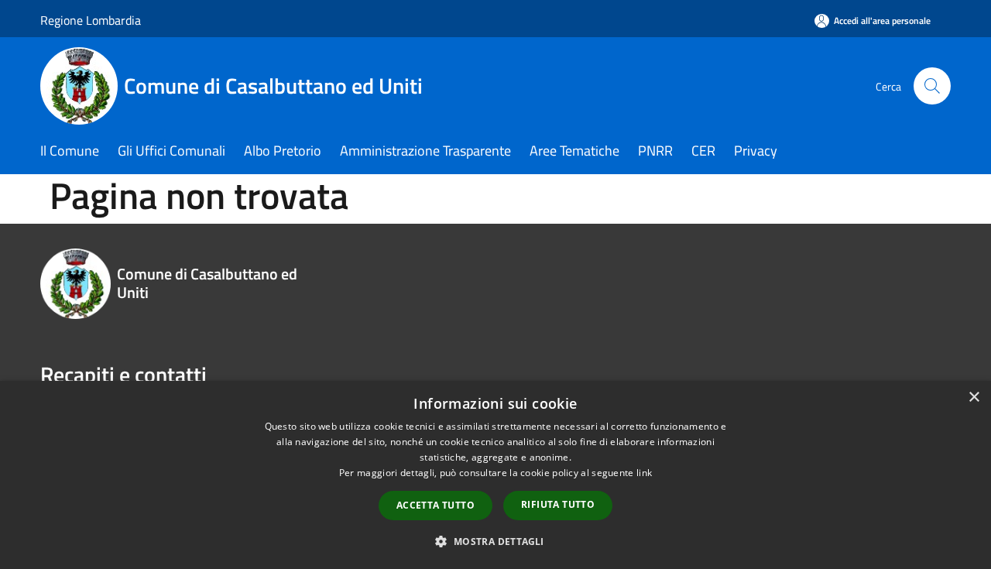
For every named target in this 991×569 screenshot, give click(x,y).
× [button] (973, 397)
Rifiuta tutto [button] (558, 504)
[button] (495, 541)
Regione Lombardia (90, 20)
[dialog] (495, 475)
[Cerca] (932, 86)
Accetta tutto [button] (435, 505)
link (644, 472)
